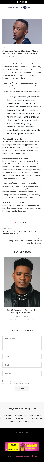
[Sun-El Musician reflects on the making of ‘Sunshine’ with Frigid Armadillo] (22, 281)
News (4, 47)
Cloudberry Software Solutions (26, 456)
